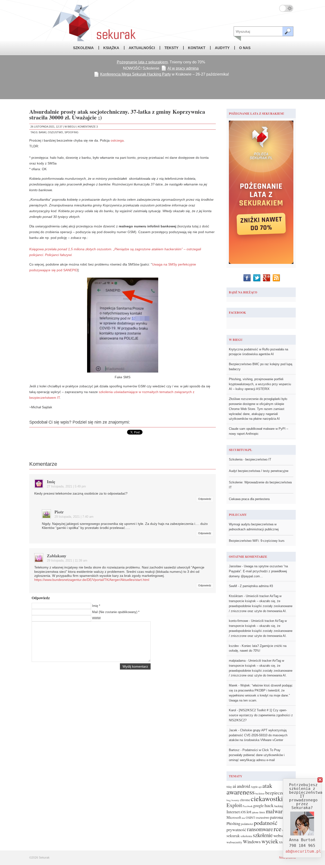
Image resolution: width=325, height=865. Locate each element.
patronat (277, 817)
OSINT (250, 817)
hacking (278, 806)
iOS (243, 812)
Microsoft (234, 817)
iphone (255, 812)
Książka (111, 48)
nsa (243, 817)
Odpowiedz (204, 498)
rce (277, 828)
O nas (245, 48)
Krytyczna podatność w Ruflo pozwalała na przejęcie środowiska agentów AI (258, 352)
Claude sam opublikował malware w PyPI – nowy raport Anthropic (258, 431)
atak (267, 785)
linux (262, 812)
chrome (245, 800)
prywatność (236, 829)
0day (229, 786)
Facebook (247, 806)
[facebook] (247, 278)
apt (260, 786)
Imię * (96, 606)
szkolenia (246, 836)
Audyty (222, 48)
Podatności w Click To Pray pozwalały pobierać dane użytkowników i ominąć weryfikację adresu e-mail (257, 755)
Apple (254, 786)
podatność (265, 823)
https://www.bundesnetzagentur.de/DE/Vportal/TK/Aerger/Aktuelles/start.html (91, 580)
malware (275, 811)
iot (248, 811)
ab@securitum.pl (303, 851)
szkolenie (263, 835)
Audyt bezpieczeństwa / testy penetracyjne (258, 471)
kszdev (234, 646)
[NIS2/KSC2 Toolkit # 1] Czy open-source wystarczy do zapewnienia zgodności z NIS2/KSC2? (261, 715)
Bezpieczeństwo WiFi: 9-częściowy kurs (257, 541)
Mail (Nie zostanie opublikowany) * (115, 612)
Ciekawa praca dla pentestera (249, 499)
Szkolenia (83, 48)
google (258, 805)
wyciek (269, 841)
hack (269, 805)
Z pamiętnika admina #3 (256, 586)
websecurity (234, 842)
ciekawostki (267, 798)
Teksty (171, 48)
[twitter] (257, 278)
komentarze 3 (88, 126)
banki (42, 132)
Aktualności (142, 48)
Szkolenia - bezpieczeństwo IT (250, 459)
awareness (241, 791)
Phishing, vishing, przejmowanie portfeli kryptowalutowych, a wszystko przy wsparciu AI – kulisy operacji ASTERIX (260, 384)
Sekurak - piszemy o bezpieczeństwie (84, 20)
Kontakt (196, 48)
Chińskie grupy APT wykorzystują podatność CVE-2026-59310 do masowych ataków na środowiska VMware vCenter (258, 735)
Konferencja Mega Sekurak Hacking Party (135, 74)
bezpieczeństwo (280, 793)
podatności (247, 824)
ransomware (260, 829)
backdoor (260, 793)
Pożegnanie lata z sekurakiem (142, 62)
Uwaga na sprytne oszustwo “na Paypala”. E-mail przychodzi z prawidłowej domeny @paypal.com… (258, 571)
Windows (252, 841)
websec (279, 835)
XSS (281, 842)
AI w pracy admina (183, 68)
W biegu (70, 126)
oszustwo (55, 132)
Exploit (234, 805)
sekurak (233, 835)
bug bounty (233, 800)
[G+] (267, 278)
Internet (233, 811)
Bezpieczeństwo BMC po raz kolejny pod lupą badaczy (260, 366)
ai (234, 786)
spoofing (71, 132)
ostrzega (117, 140)
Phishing (233, 823)
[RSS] (276, 278)
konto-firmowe (238, 621)
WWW (96, 618)
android (243, 786)
